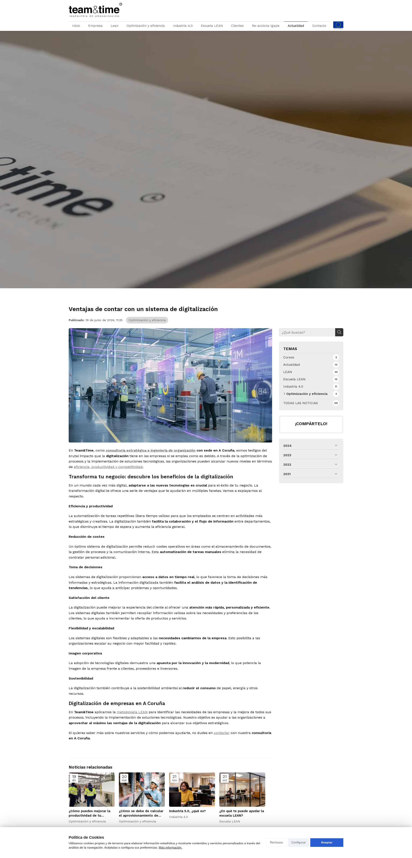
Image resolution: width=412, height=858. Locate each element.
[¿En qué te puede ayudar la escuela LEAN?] (242, 789)
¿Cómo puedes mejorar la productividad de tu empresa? (89, 813)
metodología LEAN (132, 712)
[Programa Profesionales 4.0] (338, 26)
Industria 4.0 (183, 26)
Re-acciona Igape (265, 26)
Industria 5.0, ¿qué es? (187, 811)
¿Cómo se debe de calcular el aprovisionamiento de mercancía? (141, 813)
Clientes (237, 26)
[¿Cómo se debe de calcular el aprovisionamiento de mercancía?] (142, 789)
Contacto (319, 26)
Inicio (76, 26)
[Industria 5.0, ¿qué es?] (192, 789)
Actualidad (296, 26)
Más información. (170, 847)
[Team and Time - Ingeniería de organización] (95, 10)
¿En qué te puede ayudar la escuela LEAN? (241, 813)
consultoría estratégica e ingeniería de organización (150, 450)
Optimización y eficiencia (146, 26)
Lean (114, 26)
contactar (222, 733)
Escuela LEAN (212, 26)
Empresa (95, 26)
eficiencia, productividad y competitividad (108, 467)
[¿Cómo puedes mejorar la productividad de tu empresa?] (92, 789)
